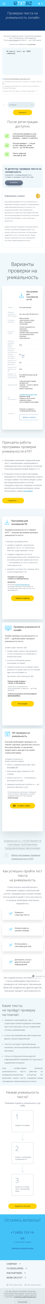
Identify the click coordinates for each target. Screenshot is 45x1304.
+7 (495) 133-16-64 (22, 1233)
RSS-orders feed (15, 1285)
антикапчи (28, 491)
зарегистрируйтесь (14, 696)
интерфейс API (12, 767)
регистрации (13, 40)
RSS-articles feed (34, 1285)
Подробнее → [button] (13, 500)
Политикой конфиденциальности (25, 1297)
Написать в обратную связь (22, 1248)
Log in (39, 3)
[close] (43, 976)
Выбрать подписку (22, 598)
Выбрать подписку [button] (29, 417)
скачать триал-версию (22, 585)
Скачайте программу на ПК (28, 395)
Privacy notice (38, 976)
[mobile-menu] (4, 4)
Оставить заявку (23, 806)
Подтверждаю (22, 1302)
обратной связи (13, 798)
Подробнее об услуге (22, 1206)
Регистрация (22, 704)
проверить (14, 182)
